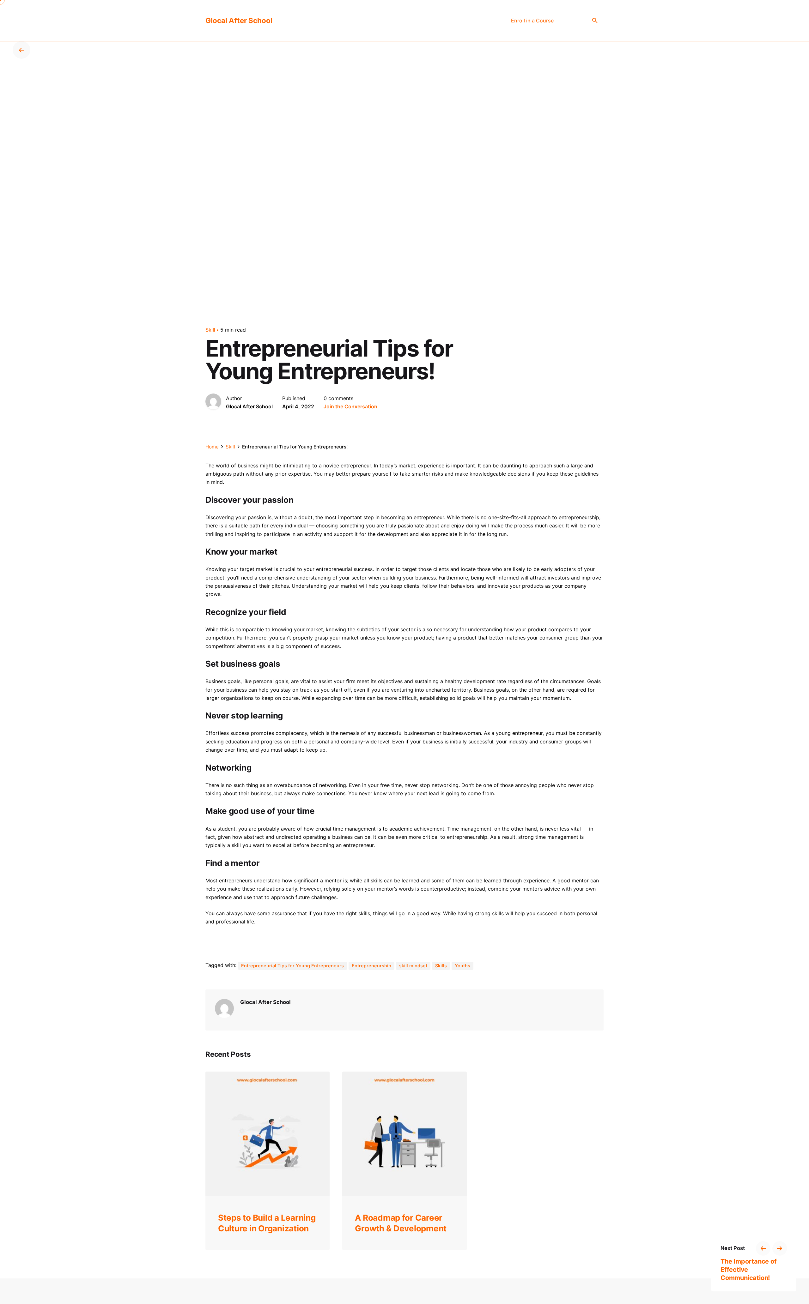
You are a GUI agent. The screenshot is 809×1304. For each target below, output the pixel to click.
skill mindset (413, 966)
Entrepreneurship (371, 966)
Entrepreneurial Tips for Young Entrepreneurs (292, 966)
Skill (210, 330)
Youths (462, 966)
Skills (441, 966)
